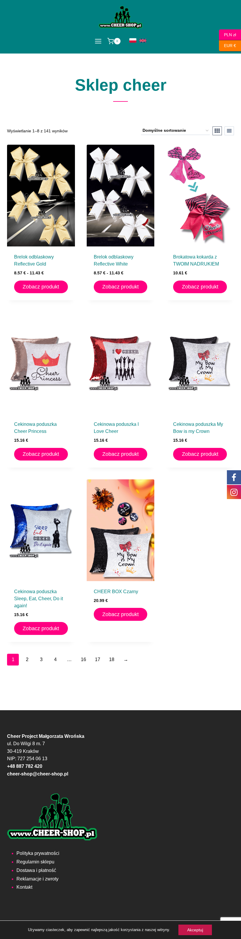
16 (83, 659)
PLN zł (227, 34)
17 (97, 659)
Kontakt (24, 887)
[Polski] (132, 40)
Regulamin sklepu (35, 861)
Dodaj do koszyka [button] (120, 631)
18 (111, 659)
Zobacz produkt (41, 287)
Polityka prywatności (37, 853)
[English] (142, 40)
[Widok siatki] (217, 130)
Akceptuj (195, 930)
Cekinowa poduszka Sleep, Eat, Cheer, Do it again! (38, 598)
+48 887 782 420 (24, 766)
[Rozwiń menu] (98, 41)
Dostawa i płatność (36, 870)
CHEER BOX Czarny (116, 591)
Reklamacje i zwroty (37, 878)
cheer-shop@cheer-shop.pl (37, 773)
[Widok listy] (229, 130)
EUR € (227, 45)
